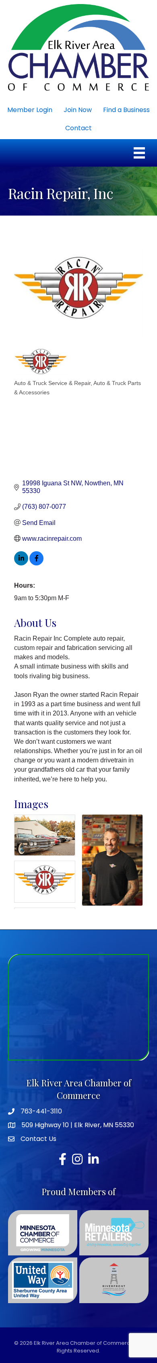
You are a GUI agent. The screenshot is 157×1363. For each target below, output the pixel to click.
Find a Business (126, 109)
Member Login (29, 109)
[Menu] (139, 153)
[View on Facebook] (36, 563)
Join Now (78, 109)
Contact (78, 128)
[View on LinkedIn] (21, 563)
